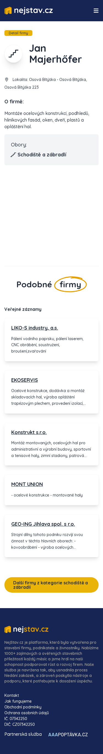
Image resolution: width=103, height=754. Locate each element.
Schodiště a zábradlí (42, 154)
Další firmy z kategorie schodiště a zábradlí (50, 585)
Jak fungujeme (18, 701)
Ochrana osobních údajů (26, 712)
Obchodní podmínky (22, 707)
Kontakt (11, 695)
